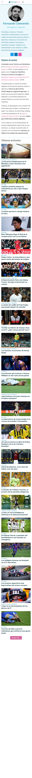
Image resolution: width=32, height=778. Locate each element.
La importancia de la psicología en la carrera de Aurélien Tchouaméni (15, 420)
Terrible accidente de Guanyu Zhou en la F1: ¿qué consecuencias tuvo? (15, 329)
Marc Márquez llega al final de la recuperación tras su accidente (14, 235)
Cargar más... (16, 638)
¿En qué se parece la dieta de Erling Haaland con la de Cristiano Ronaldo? (15, 444)
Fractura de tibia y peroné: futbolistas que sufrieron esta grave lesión (15, 631)
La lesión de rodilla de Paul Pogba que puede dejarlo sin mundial (14, 306)
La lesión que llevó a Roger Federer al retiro (15, 212)
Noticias (3, 184)
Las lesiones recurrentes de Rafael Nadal (15, 352)
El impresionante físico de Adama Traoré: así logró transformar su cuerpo (14, 282)
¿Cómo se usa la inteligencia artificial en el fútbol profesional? (14, 514)
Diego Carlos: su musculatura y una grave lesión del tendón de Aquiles (15, 258)
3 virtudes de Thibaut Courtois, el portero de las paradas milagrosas (15, 491)
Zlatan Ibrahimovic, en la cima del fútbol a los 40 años (14, 468)
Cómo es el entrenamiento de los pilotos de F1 (14, 607)
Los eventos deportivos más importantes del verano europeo (14, 584)
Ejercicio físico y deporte (9, 159)
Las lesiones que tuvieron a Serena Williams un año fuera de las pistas (15, 374)
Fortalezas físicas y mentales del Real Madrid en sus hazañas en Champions (14, 537)
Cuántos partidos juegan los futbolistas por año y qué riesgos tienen (14, 189)
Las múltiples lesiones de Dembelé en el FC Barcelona (15, 561)
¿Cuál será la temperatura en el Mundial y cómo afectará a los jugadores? (13, 164)
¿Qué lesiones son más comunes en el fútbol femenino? (15, 397)
